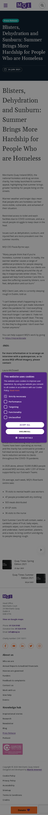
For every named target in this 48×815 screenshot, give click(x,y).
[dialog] (24, 407)
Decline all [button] (24, 431)
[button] (24, 437)
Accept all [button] (25, 425)
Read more (14, 390)
